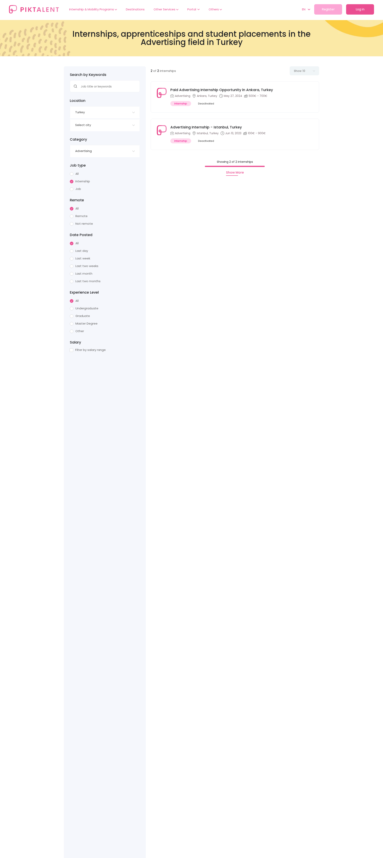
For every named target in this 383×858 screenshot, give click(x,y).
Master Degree (86, 324)
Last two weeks (86, 266)
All (77, 174)
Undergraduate (86, 308)
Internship (82, 181)
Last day (81, 251)
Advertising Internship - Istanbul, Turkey (206, 127)
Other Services (165, 9)
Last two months (88, 281)
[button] (304, 9)
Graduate (82, 316)
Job (78, 189)
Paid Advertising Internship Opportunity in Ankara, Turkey (221, 89)
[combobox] (105, 112)
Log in (360, 9)
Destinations (135, 9)
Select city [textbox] (83, 125)
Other (79, 331)
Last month (83, 274)
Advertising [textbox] (83, 151)
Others (214, 9)
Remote (81, 216)
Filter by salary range (90, 350)
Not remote (84, 224)
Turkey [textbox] (80, 112)
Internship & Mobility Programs (92, 9)
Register (328, 9)
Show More (235, 172)
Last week (82, 258)
